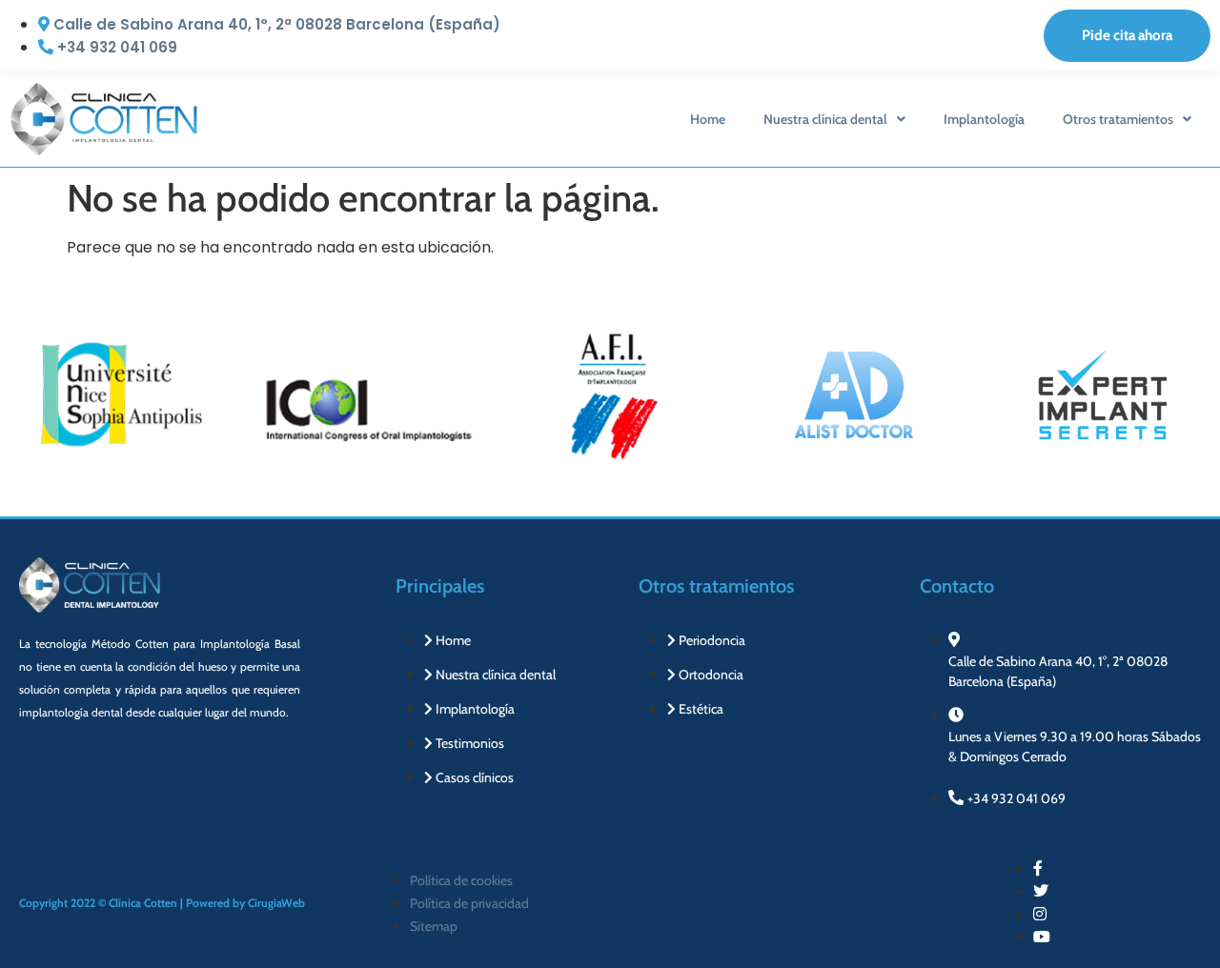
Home (707, 119)
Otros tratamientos (1118, 119)
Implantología (984, 119)
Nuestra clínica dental (825, 119)
